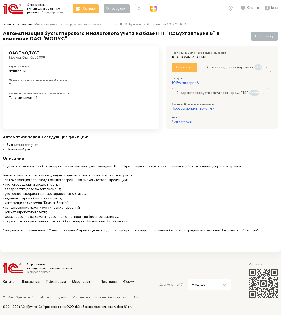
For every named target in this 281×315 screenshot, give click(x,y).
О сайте (8, 297)
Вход (274, 8)
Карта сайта (130, 297)
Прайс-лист (44, 297)
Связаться (184, 67)
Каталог (9, 282)
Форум (128, 282)
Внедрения (24, 24)
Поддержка (61, 297)
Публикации (56, 282)
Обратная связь (80, 297)
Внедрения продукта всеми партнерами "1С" (217, 93)
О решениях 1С (25, 297)
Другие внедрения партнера (234, 67)
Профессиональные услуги (193, 108)
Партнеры (109, 282)
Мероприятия (83, 282)
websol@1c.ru (123, 307)
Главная (8, 24)
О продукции (117, 9)
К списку (267, 36)
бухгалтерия (182, 122)
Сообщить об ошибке (106, 297)
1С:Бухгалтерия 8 (185, 83)
